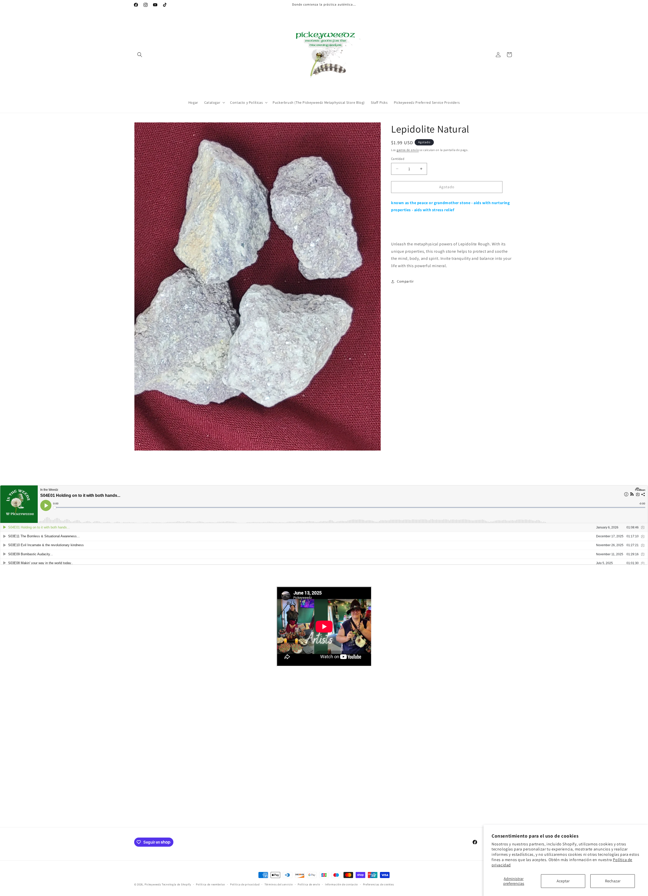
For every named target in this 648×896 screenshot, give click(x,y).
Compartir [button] (405, 281)
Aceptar (563, 881)
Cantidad (397, 159)
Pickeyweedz (153, 884)
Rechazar (612, 881)
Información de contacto (341, 884)
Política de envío (309, 884)
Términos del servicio (279, 884)
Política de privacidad (244, 884)
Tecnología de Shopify (176, 884)
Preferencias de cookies (378, 884)
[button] (139, 54)
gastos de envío (408, 150)
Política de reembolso (210, 884)
